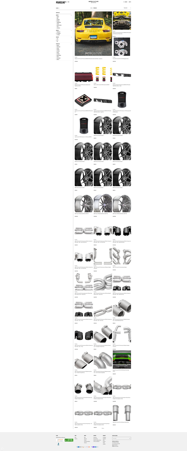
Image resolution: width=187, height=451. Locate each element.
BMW (57, 18)
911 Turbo (58, 34)
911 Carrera (58, 33)
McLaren (58, 19)
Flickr (104, 440)
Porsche (95, 8)
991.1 (57, 38)
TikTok (104, 442)
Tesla (57, 26)
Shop (75, 437)
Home (91, 8)
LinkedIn (104, 444)
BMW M (58, 16)
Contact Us (95, 437)
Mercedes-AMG (59, 25)
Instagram (104, 437)
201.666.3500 (116, 446)
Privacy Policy (96, 438)
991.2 (57, 40)
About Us (85, 438)
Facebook (104, 438)
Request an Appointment (97, 440)
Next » (103, 428)
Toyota (58, 23)
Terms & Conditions (96, 441)
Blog (85, 437)
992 (57, 41)
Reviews (85, 442)
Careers (85, 440)
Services (76, 438)
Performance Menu (87, 441)
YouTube (104, 441)
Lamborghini (59, 22)
